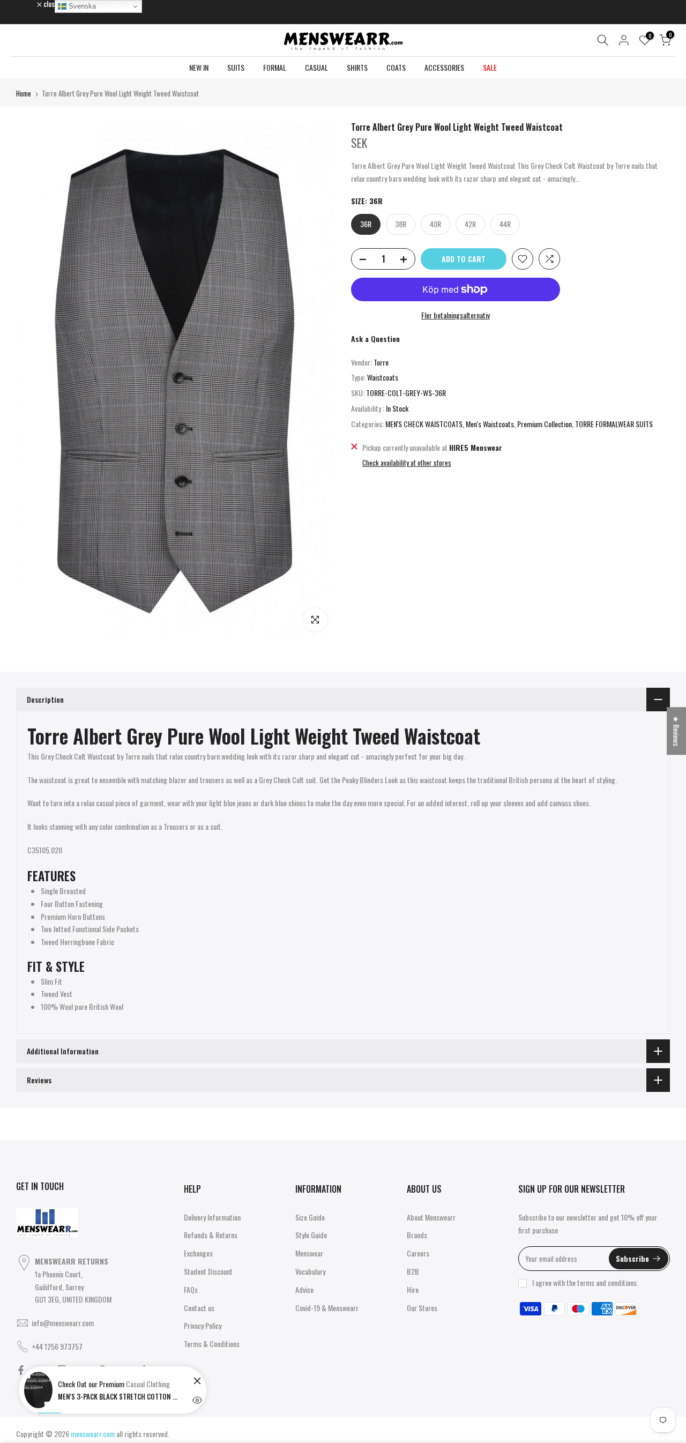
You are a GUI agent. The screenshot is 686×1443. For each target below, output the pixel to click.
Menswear (309, 1253)
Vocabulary (310, 1271)
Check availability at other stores (406, 462)
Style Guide (311, 1234)
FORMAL (274, 67)
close (29, 4)
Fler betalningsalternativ (455, 315)
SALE (490, 67)
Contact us (199, 1307)
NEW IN (198, 67)
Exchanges (198, 1253)
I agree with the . (585, 1282)
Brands (417, 1234)
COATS (396, 67)
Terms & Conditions (212, 1343)
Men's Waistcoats (490, 423)
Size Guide (310, 1217)
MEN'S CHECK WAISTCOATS (424, 423)
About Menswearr (431, 1217)
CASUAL (316, 67)
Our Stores (422, 1307)
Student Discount (208, 1271)
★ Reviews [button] (676, 731)
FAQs (191, 1289)
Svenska (81, 6)
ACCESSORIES (444, 67)
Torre (381, 362)
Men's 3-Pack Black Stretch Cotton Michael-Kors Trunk (119, 1396)
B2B (413, 1271)
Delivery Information (212, 1217)
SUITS (235, 67)
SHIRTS (357, 67)
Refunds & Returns (210, 1234)
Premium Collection (544, 423)
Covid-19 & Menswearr (327, 1307)
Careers (418, 1253)
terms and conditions (607, 1282)
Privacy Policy (202, 1325)
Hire (413, 1289)
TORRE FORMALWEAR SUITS (614, 423)
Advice (304, 1289)
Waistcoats (382, 377)
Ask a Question (375, 338)
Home (23, 93)
